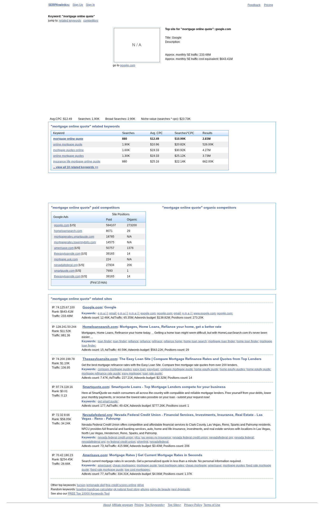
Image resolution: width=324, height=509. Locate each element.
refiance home (173, 341)
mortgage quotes (234, 465)
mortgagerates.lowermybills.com (75, 242)
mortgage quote (147, 465)
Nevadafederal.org (97, 415)
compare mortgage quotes (115, 369)
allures (144, 489)
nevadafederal (159, 441)
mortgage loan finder (221, 341)
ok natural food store (126, 489)
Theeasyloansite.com (100, 359)
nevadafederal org (221, 437)
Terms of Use (212, 505)
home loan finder (247, 341)
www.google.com (205, 313)
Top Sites (174, 505)
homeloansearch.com (68, 231)
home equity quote (206, 369)
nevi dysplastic (180, 489)
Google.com (92, 307)
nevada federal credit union (115, 437)
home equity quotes (232, 369)
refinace (157, 341)
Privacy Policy (193, 505)
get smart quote (108, 401)
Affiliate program (122, 505)
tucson (81, 485)
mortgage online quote (68, 138)
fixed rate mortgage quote (106, 469)
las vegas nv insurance (156, 437)
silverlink (142, 441)
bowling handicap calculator (94, 489)
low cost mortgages (137, 469)
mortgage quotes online (68, 150)
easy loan (139, 369)
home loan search (195, 341)
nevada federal (244, 437)
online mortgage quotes (68, 156)
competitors (90, 20)
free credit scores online (121, 485)
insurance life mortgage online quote (76, 161)
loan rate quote (152, 373)
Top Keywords (154, 505)
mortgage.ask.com (66, 259)
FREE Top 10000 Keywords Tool (89, 493)
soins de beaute (160, 489)
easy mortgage (131, 373)
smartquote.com (64, 270)
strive (140, 485)
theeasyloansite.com (67, 253)
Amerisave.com (95, 455)
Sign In (90, 4)
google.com (127, 65)
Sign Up (78, 4)
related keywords (70, 20)
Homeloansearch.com (100, 327)
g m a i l (103, 313)
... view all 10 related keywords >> (75, 167)
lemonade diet (95, 485)
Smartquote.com (96, 387)
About (107, 505)
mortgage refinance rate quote (101, 373)
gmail (112, 313)
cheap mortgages (124, 465)
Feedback (254, 5)
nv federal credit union (121, 441)
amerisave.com (64, 248)
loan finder (104, 341)
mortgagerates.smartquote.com (74, 236)
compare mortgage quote (176, 369)
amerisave (104, 465)
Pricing (268, 5)
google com (148, 313)
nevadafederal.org (66, 265)
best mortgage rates (171, 465)
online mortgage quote (67, 144)
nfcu (137, 437)
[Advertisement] (77, 56)
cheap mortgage (196, 465)
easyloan (153, 369)
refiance (133, 341)
